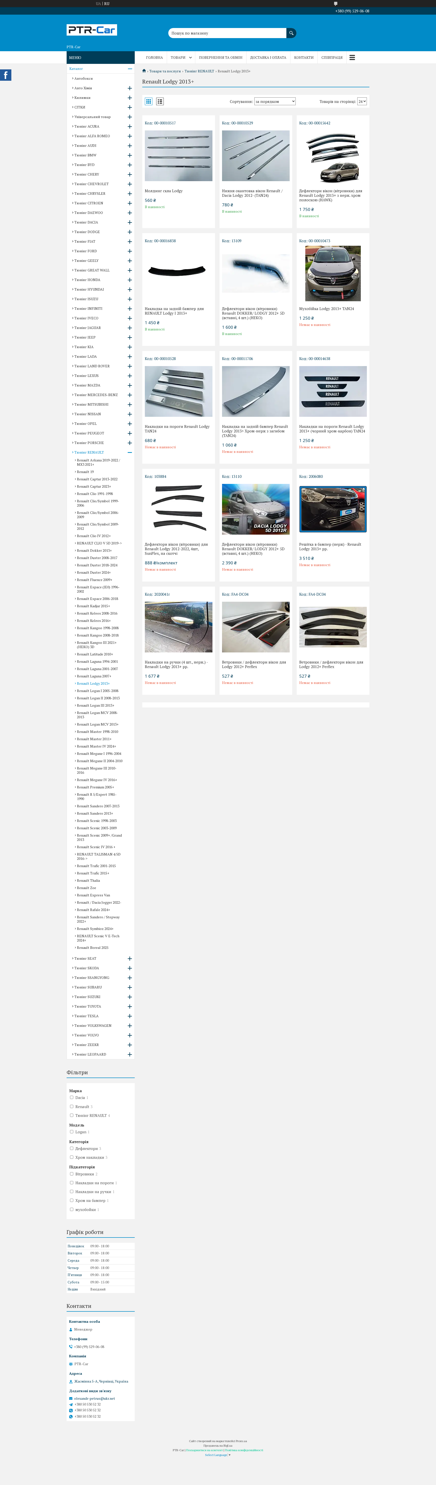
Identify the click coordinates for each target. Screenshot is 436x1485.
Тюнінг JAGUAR (87, 327)
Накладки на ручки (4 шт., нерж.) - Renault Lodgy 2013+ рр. (176, 664)
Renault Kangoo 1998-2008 (98, 627)
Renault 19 (85, 471)
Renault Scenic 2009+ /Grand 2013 (99, 837)
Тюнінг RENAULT (199, 71)
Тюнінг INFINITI (88, 308)
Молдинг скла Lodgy (164, 190)
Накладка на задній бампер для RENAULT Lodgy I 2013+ (174, 310)
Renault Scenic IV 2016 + (96, 846)
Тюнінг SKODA (86, 968)
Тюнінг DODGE (87, 231)
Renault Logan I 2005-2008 (97, 690)
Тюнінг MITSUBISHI (91, 404)
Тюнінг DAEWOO (88, 212)
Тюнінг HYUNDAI (89, 289)
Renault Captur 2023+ (94, 486)
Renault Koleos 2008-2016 (97, 613)
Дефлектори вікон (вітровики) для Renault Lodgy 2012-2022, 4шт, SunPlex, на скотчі (176, 549)
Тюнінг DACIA (86, 222)
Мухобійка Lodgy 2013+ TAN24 (326, 308)
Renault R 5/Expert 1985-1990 (97, 796)
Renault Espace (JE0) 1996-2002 (98, 589)
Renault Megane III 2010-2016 (97, 770)
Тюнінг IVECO (86, 318)
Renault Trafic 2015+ (93, 873)
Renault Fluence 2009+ (94, 579)
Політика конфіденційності (244, 1450)
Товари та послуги (165, 71)
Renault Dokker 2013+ (94, 550)
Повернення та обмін (220, 57)
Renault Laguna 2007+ (94, 676)
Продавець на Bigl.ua (218, 1445)
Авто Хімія (83, 88)
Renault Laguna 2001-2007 (97, 668)
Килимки (82, 97)
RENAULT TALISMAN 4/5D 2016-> (99, 856)
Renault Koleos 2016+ (94, 620)
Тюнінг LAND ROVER (92, 366)
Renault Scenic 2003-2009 (97, 828)
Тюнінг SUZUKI (87, 996)
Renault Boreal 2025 (92, 947)
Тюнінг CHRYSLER (89, 193)
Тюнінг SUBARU (88, 987)
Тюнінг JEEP (85, 337)
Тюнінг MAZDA (87, 385)
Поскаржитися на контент (204, 1450)
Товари (178, 57)
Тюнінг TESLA (86, 1015)
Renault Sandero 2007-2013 (98, 806)
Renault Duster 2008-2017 (97, 557)
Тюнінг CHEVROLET (91, 183)
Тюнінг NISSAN (87, 413)
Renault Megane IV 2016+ (97, 779)
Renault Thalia (88, 880)
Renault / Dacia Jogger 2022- (99, 902)
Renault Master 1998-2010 (97, 731)
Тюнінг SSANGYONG (91, 977)
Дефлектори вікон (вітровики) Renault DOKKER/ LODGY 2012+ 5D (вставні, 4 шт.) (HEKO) (253, 313)
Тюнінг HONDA (87, 279)
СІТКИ (79, 107)
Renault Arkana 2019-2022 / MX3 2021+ (98, 462)
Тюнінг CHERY (86, 174)
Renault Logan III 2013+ (95, 705)
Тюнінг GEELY (86, 260)
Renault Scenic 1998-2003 (97, 820)
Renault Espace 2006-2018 (97, 598)
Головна (154, 57)
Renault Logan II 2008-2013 (98, 698)
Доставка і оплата (268, 57)
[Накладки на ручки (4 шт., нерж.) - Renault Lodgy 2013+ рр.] (178, 627)
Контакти (304, 57)
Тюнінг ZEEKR (86, 1044)
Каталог (76, 68)
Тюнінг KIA (84, 346)
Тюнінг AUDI (85, 145)
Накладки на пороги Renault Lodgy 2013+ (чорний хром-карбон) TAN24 (332, 428)
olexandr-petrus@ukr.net (94, 1398)
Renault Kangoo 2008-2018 (98, 635)
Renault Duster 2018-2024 (97, 565)
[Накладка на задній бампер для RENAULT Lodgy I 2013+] (178, 273)
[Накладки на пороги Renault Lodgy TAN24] (178, 391)
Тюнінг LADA (85, 356)
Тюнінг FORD (85, 251)
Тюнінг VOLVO (86, 1035)
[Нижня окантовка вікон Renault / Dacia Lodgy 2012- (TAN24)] (256, 155)
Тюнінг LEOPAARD (90, 1054)
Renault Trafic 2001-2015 (96, 865)
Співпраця (332, 57)
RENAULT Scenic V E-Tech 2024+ (98, 938)
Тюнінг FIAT (84, 241)
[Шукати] (291, 30)
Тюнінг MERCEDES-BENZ (96, 394)
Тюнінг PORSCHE (89, 442)
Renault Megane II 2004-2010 (99, 760)
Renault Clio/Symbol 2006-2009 (98, 514)
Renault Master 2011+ (94, 738)
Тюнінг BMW (85, 155)
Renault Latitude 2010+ (95, 654)
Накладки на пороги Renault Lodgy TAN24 (177, 428)
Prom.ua (241, 1441)
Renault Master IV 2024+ (96, 746)
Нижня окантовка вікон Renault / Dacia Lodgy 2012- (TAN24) (252, 193)
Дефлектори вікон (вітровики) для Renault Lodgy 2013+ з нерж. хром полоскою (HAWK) (330, 195)
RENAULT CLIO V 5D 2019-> (99, 543)
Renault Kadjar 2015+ (93, 605)
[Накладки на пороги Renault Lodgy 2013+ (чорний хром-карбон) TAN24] (333, 391)
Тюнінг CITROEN (88, 203)
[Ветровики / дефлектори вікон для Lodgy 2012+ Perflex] (256, 627)
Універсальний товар (92, 116)
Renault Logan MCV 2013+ (98, 724)
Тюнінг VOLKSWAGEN (93, 1025)
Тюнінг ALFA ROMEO (92, 135)
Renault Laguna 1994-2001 (97, 661)
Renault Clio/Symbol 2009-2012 (98, 526)
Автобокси (83, 78)
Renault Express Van (93, 895)
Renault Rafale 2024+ (93, 909)
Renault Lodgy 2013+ (93, 683)
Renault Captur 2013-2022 (97, 479)
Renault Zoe (86, 887)
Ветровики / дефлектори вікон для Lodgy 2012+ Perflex (254, 664)
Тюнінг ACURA (86, 126)
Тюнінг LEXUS (86, 375)
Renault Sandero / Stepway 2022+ (98, 919)
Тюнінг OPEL (85, 423)
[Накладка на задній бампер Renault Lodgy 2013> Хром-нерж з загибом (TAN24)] (256, 391)
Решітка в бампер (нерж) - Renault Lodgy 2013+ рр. (330, 546)
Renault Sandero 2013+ (95, 813)
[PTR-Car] (92, 28)
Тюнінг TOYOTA (87, 1006)
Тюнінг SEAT (85, 958)
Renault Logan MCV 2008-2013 (97, 714)
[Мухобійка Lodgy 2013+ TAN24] (333, 273)
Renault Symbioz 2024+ (95, 928)
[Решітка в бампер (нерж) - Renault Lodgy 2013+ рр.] (333, 509)
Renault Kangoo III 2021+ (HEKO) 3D (97, 644)
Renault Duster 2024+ (94, 572)
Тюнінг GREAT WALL (92, 270)
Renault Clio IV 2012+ (94, 535)
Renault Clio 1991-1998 (95, 493)
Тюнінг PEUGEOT (89, 433)
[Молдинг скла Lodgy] (178, 155)
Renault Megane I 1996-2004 (99, 753)
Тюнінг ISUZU (86, 298)
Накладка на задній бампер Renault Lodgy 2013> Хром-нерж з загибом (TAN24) (255, 431)
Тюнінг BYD (84, 164)
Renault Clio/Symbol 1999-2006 (98, 503)
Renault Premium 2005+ (95, 787)
